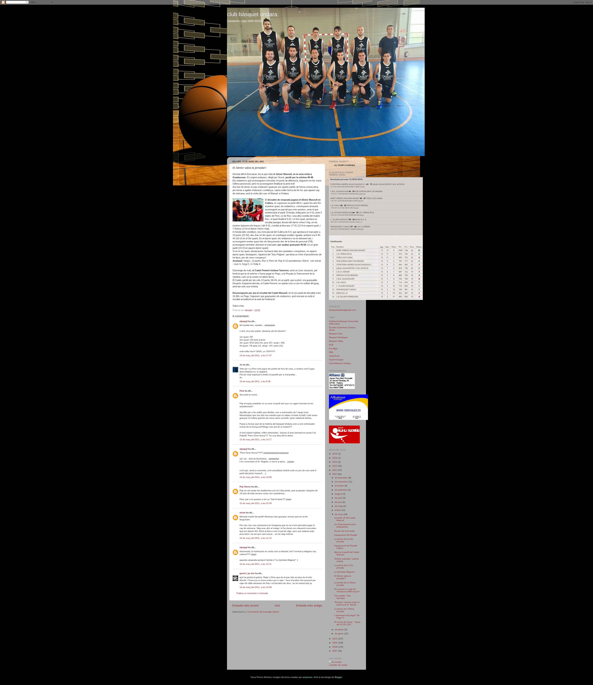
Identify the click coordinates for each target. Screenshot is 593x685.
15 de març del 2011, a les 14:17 (256, 439)
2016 (335, 454)
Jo (241, 365)
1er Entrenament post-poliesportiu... (345, 525)
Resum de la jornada (344, 531)
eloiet (242, 512)
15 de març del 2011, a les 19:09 (256, 477)
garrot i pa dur (247, 573)
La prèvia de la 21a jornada (343, 566)
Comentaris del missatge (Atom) (263, 612)
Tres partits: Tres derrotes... (342, 597)
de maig (339, 506)
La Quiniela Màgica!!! (344, 572)
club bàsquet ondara (252, 14)
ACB (331, 345)
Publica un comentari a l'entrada (252, 593)
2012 (335, 470)
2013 (335, 466)
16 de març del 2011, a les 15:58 (256, 587)
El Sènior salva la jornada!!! (342, 577)
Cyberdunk (334, 356)
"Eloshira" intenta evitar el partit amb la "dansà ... (346, 603)
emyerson (307, 677)
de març (339, 514)
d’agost (339, 494)
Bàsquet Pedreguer (338, 337)
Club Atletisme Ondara (340, 363)
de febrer (339, 629)
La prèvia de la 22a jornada (343, 540)
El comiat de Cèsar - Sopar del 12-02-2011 (347, 623)
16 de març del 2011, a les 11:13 (255, 538)
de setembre (341, 490)
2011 (335, 474)
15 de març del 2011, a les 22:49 (256, 503)
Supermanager (336, 359)
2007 (335, 651)
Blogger (338, 677)
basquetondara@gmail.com (342, 310)
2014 (335, 462)
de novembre (341, 482)
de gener (339, 633)
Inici (277, 605)
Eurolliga (333, 348)
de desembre (341, 478)
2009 (335, 643)
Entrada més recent (245, 605)
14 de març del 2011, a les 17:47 (256, 355)
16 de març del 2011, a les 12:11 (255, 564)
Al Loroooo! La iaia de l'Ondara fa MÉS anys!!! (347, 590)
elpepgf (244, 321)
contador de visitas (338, 665)
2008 (335, 647)
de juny (339, 502)
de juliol (339, 498)
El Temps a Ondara (344, 165)
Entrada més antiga (309, 605)
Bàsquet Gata (335, 334)
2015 (335, 458)
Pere (242, 391)
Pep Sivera (245, 487)
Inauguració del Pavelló (345, 535)
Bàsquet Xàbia (336, 341)
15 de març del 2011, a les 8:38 (255, 381)
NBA (331, 352)
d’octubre (340, 486)
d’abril (338, 510)
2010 (335, 639)
